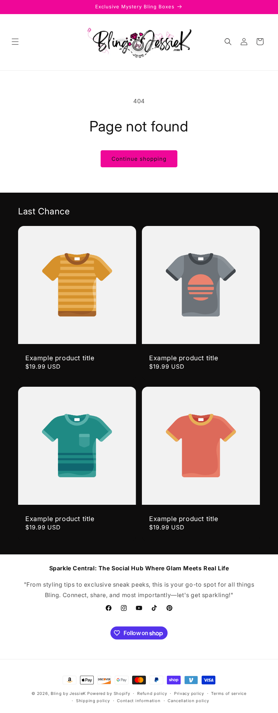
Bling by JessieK (68, 693)
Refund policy (152, 693)
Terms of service (228, 693)
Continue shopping (139, 158)
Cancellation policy (188, 700)
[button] (15, 42)
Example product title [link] (59, 358)
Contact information (138, 700)
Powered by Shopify (108, 693)
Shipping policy (93, 700)
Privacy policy (189, 693)
